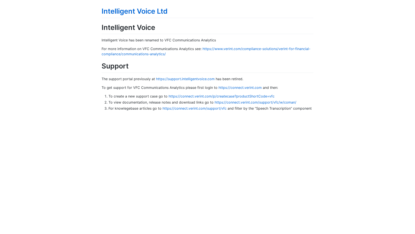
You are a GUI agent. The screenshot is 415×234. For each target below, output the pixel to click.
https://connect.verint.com (240, 87)
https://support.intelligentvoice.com (185, 79)
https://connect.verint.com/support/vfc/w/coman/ (255, 102)
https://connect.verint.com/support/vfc (195, 108)
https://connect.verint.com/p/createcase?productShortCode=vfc (222, 96)
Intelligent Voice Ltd (135, 11)
